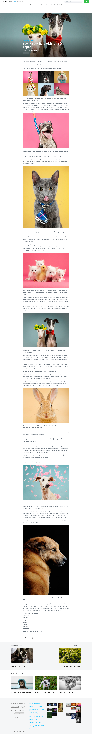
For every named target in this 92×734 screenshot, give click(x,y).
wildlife (30, 725)
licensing (37, 705)
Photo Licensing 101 (58, 4)
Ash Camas (25, 617)
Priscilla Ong (26, 620)
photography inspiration (33, 719)
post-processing (36, 723)
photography (31, 706)
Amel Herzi (25, 624)
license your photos (37, 703)
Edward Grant (26, 628)
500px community (38, 722)
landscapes (39, 713)
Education (41, 4)
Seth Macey (25, 626)
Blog (15, 1)
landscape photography (39, 706)
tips (41, 710)
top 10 (30, 723)
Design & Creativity (48, 4)
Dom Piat (25, 622)
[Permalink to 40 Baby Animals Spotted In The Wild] (46, 690)
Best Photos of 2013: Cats (66, 692)
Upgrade (19, 1)
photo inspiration (32, 720)
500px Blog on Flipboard (20, 713)
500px (41, 705)
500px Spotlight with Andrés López (43, 45)
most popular (31, 726)
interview (41, 728)
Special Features (29, 40)
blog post (27, 290)
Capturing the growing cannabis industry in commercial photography (69, 665)
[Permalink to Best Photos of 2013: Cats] (70, 690)
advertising (36, 718)
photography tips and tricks (39, 709)
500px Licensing (32, 705)
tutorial (30, 712)
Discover (11, 1)
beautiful (31, 718)
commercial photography (34, 715)
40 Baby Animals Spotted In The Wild (45, 692)
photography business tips (34, 728)
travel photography (32, 713)
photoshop (41, 718)
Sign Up (86, 1)
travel (30, 716)
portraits (31, 709)
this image (53, 231)
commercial (35, 712)
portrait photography (33, 707)
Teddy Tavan (26, 615)
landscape (41, 716)
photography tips (36, 710)
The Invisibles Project (36, 603)
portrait (41, 715)
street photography (36, 725)
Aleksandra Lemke (27, 619)
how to (39, 707)
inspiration (31, 703)
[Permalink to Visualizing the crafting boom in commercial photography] (22, 662)
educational (31, 722)
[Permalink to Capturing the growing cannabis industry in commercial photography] (70, 662)
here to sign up (38, 631)
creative (38, 720)
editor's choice (35, 716)
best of (30, 710)
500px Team (33, 50)
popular (42, 725)
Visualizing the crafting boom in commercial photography (20, 665)
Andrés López (57, 68)
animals (41, 723)
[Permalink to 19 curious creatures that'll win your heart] (22, 690)
